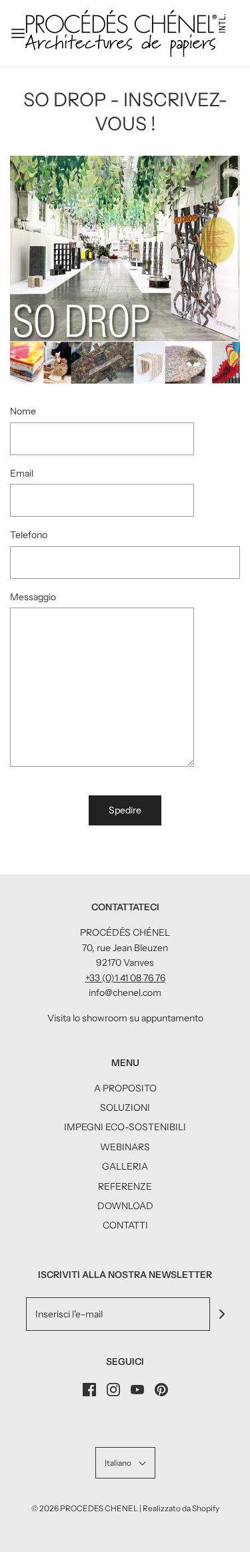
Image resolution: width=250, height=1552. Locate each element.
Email (21, 473)
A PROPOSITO (125, 1088)
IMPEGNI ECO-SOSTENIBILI (125, 1127)
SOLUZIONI (125, 1108)
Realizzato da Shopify (181, 1508)
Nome (23, 411)
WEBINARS (125, 1147)
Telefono (28, 535)
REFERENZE (125, 1186)
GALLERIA (125, 1166)
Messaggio (33, 597)
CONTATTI (125, 1225)
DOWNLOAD (125, 1206)
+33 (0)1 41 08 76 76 (125, 978)
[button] (125, 1462)
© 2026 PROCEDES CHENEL (84, 1508)
